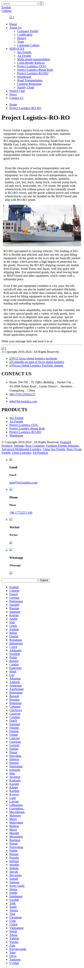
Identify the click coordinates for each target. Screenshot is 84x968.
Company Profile (27, 31)
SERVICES (16, 48)
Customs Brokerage (29, 83)
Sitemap (19, 445)
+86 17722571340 (20, 512)
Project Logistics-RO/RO (32, 73)
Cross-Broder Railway (31, 62)
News (13, 94)
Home (13, 24)
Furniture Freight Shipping (62, 445)
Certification (24, 34)
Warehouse (24, 76)
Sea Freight (24, 52)
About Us (15, 27)
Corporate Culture (28, 45)
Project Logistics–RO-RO (25, 108)
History (21, 38)
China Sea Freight (54, 449)
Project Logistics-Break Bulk (35, 69)
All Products (40, 452)
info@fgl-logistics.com (23, 401)
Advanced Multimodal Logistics (21, 449)
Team (20, 41)
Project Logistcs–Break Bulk (27, 428)
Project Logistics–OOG (31, 66)
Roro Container (34, 445)
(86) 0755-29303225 (22, 394)
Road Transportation (29, 80)
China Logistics (21, 452)
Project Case (17, 91)
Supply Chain (25, 87)
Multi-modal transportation (33, 59)
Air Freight (24, 55)
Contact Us (16, 98)
